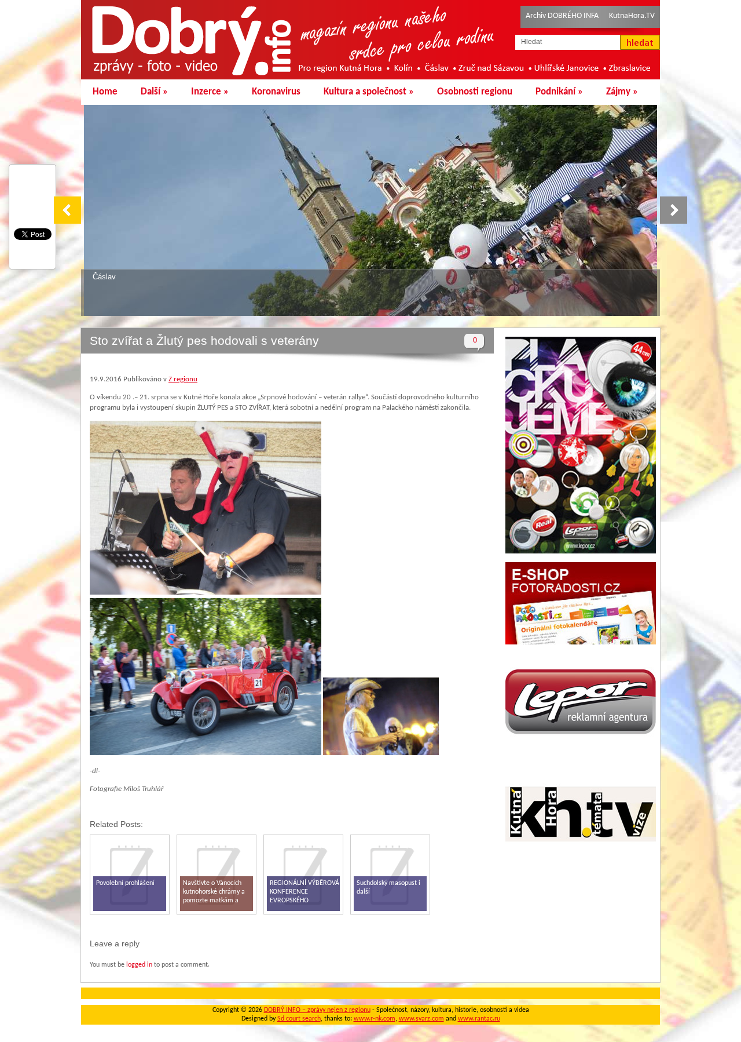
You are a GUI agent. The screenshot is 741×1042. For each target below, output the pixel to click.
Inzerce (210, 92)
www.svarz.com (421, 1018)
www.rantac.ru (479, 1018)
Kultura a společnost (369, 92)
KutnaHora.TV (632, 16)
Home (105, 92)
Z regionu (182, 379)
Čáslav (104, 276)
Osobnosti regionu (474, 92)
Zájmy (622, 92)
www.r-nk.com (374, 1018)
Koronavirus (276, 92)
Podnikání (559, 92)
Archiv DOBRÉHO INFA (562, 16)
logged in (139, 964)
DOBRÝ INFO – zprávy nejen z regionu (317, 1010)
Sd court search (299, 1018)
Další (154, 92)
